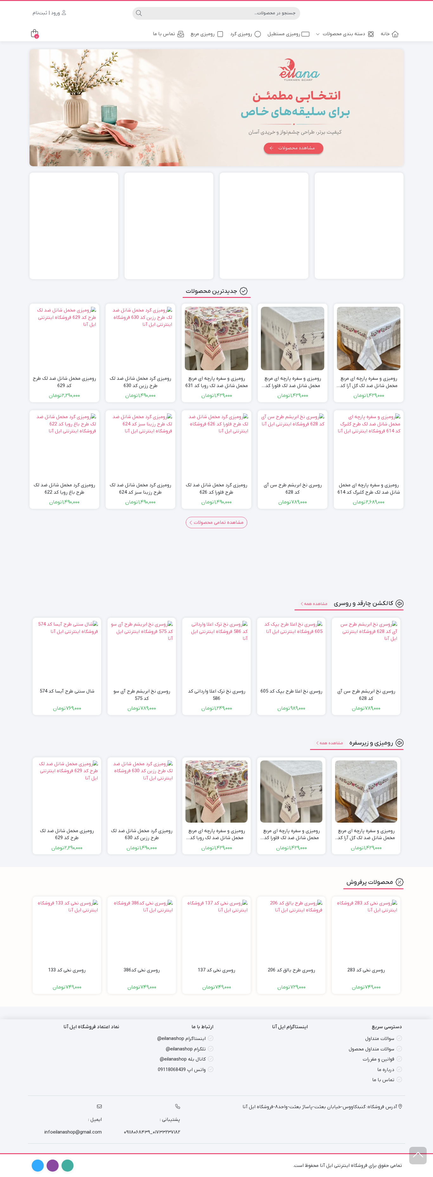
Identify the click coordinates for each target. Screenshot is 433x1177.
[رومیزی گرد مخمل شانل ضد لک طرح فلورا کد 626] (216, 445)
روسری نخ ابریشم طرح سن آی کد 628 (293, 489)
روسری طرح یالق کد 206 (291, 970)
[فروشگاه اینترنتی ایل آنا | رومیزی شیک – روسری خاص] (376, 13)
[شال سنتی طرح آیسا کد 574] (67, 652)
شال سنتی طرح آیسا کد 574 (67, 691)
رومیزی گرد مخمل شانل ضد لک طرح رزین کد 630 (140, 382)
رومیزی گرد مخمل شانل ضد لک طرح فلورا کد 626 (216, 489)
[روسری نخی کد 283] (366, 931)
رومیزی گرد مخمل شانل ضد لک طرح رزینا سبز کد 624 (140, 489)
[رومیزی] (359, 226)
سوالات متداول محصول (371, 1049)
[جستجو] (138, 13)
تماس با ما (164, 34)
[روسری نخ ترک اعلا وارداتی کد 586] (216, 652)
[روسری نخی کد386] (142, 931)
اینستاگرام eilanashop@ (181, 1039)
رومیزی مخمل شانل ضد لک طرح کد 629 (64, 382)
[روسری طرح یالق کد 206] (291, 931)
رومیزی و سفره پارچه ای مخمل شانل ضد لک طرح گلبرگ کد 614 (369, 489)
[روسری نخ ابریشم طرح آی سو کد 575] (142, 652)
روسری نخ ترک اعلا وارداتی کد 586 (216, 695)
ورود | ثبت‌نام (47, 13)
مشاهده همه (315, 604)
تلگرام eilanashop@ (186, 1049)
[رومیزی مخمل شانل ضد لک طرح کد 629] (64, 338)
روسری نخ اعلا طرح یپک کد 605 (291, 691)
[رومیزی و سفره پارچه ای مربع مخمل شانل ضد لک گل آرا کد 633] (368, 338)
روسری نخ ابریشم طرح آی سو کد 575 (141, 695)
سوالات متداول (379, 1039)
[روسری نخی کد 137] (216, 931)
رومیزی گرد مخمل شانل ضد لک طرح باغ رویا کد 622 (64, 489)
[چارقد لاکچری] (73, 226)
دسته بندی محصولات (343, 34)
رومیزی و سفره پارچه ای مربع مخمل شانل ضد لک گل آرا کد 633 (368, 382)
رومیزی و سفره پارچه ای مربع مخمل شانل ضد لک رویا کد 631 (216, 382)
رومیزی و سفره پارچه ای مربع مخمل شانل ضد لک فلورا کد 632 (292, 382)
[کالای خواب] (169, 226)
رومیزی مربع (203, 34)
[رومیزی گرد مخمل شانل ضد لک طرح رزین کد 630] (140, 338)
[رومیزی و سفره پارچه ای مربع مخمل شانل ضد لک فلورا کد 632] (292, 338)
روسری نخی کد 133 (67, 970)
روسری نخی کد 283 (366, 970)
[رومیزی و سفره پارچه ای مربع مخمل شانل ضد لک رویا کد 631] (216, 338)
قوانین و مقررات (378, 1059)
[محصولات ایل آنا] (216, 107)
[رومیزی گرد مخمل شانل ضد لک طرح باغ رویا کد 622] (64, 445)
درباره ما (385, 1069)
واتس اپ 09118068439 (182, 1069)
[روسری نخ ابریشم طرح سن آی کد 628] (292, 445)
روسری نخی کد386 (142, 970)
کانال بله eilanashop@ (183, 1059)
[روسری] (264, 226)
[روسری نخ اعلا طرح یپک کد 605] (291, 652)
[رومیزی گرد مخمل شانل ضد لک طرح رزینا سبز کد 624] (140, 445)
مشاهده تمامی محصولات (217, 522)
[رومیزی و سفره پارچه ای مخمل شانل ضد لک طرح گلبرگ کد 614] (368, 445)
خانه (385, 34)
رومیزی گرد (241, 34)
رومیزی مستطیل (284, 34)
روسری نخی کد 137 (216, 970)
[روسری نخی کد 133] (67, 931)
